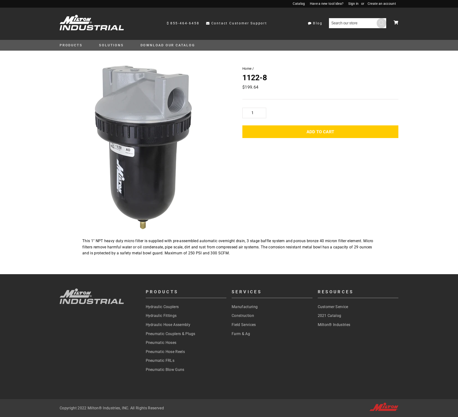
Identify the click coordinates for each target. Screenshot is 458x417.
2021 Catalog (329, 315)
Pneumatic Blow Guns (165, 369)
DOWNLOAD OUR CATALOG (168, 45)
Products (71, 45)
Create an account (382, 3)
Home (246, 68)
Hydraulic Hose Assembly (168, 324)
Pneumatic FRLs (160, 360)
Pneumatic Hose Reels (165, 351)
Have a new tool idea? (327, 3)
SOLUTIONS (111, 45)
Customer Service (333, 307)
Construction (243, 315)
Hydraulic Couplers (162, 307)
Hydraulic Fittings (161, 315)
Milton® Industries (334, 324)
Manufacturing (245, 307)
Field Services (244, 324)
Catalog (299, 3)
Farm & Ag (241, 333)
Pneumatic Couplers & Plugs (170, 333)
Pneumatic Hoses (161, 342)
